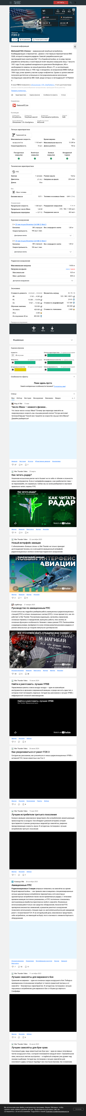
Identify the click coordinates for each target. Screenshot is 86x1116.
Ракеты (39, 801)
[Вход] (75, 3)
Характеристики (21, 95)
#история (22, 461)
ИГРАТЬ (60, 3)
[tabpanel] (63, 10)
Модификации (18, 340)
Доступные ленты (20, 235)
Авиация (14, 461)
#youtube (46, 529)
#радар (38, 529)
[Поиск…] (71, 3)
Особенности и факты (50, 95)
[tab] (73, 10)
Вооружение (31, 801)
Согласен (78, 1109)
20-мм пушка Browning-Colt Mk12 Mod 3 (30, 224)
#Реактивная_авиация (42, 461)
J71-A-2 (39, 179)
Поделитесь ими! (60, 386)
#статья (30, 461)
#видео (14, 529)
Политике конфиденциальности (57, 1111)
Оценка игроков (35, 95)
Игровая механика (18, 670)
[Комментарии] (19, 741)
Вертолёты (30, 529)
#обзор (29, 738)
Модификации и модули (44, 961)
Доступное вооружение (21, 280)
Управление (30, 961)
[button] (75, 46)
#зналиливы (56, 461)
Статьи (63, 95)
